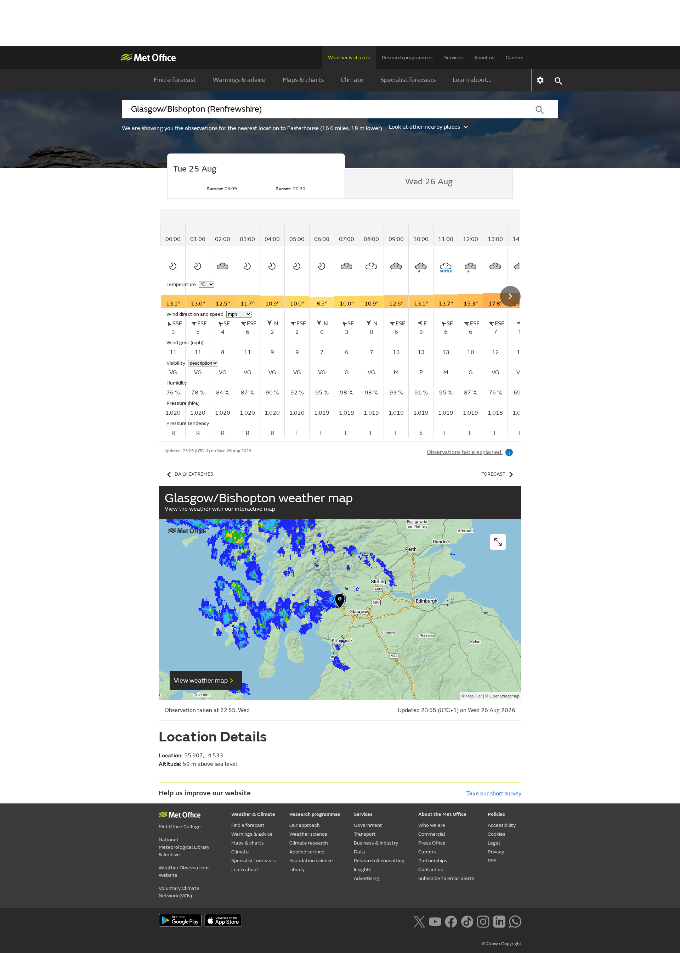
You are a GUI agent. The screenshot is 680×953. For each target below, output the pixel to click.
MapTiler (474, 696)
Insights (363, 870)
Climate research (308, 843)
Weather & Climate (253, 814)
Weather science (308, 834)
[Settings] (540, 80)
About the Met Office (442, 814)
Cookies (496, 834)
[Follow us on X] (419, 921)
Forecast (493, 474)
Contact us (430, 870)
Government (368, 825)
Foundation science (311, 861)
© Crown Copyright (501, 944)
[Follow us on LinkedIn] (499, 921)
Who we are (431, 825)
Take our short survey (493, 793)
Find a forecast (175, 80)
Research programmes (407, 58)
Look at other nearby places (424, 126)
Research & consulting (379, 861)
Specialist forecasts (408, 80)
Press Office (432, 843)
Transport (365, 834)
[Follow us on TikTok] (467, 921)
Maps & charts (303, 80)
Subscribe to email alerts (446, 878)
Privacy (496, 852)
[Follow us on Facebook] (451, 921)
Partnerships (432, 861)
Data (359, 852)
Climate (352, 80)
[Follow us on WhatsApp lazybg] (515, 921)
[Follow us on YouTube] (435, 921)
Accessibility (502, 825)
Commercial (431, 834)
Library (297, 870)
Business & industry (376, 843)
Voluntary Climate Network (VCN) (179, 892)
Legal (494, 843)
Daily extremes (194, 474)
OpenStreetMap (504, 696)
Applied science (306, 852)
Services (453, 58)
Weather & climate (349, 58)
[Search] (540, 109)
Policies (496, 814)
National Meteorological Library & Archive (184, 847)
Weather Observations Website (184, 871)
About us (484, 58)
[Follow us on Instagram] (483, 921)
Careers (514, 58)
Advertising (366, 878)
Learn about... (472, 80)
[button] (340, 602)
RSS (492, 861)
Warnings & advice (239, 80)
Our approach (304, 825)
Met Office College (180, 827)
